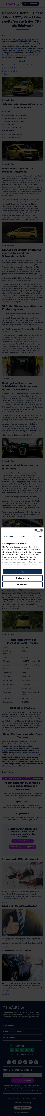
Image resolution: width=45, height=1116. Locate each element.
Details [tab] (22, 536)
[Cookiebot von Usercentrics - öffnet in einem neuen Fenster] (33, 530)
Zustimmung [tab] (8, 536)
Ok (22, 572)
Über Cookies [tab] (37, 536)
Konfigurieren (21, 578)
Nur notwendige (22, 584)
